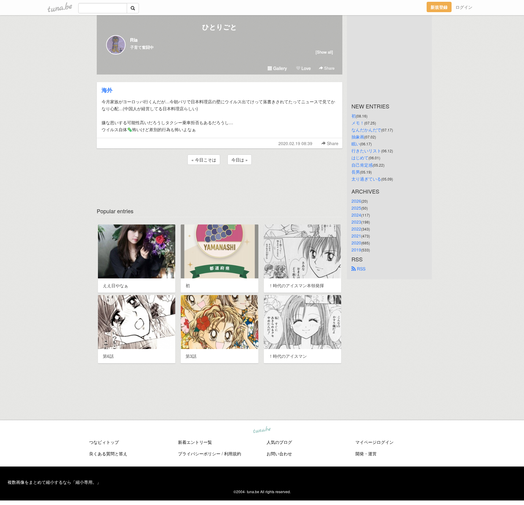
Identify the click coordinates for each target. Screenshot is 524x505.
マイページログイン (374, 442)
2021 (356, 236)
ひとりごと (219, 27)
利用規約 (232, 453)
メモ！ (357, 123)
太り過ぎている (366, 179)
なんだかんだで (366, 130)
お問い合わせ (279, 453)
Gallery (279, 68)
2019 (356, 250)
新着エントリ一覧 (195, 442)
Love (305, 68)
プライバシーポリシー (199, 453)
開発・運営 (366, 453)
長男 (355, 172)
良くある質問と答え (108, 453)
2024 (356, 215)
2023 (356, 222)
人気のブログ (279, 442)
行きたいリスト (366, 151)
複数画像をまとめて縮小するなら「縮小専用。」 (54, 482)
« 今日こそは (203, 160)
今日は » (239, 160)
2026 (356, 201)
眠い (355, 144)
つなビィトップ (104, 442)
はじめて (359, 157)
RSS (360, 269)
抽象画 (357, 137)
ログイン (463, 7)
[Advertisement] (219, 182)
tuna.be (261, 430)
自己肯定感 (362, 165)
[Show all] (324, 52)
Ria (134, 39)
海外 (107, 90)
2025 (356, 208)
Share (328, 68)
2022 (356, 229)
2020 (356, 243)
